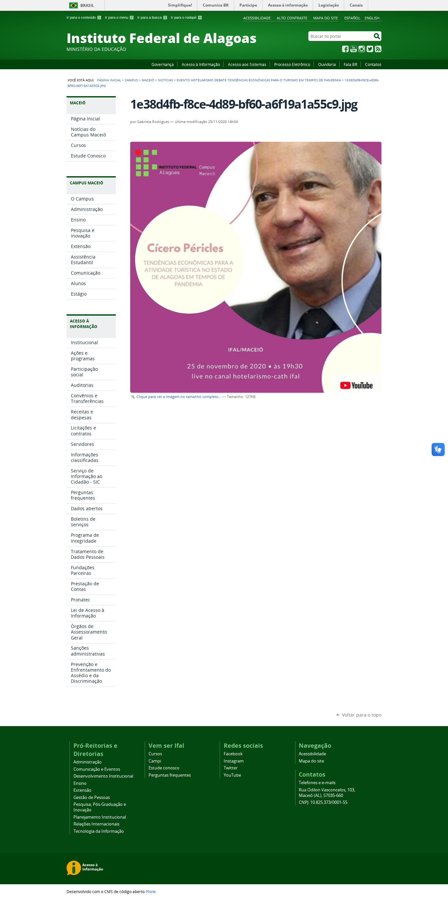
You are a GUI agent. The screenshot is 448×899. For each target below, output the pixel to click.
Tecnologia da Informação (98, 831)
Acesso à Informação (201, 64)
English (372, 17)
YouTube (353, 49)
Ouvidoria (327, 64)
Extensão (82, 790)
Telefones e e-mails (317, 782)
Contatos (373, 64)
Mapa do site (325, 17)
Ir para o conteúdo (83, 17)
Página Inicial (109, 80)
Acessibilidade (257, 17)
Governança (163, 64)
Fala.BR (350, 64)
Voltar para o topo (361, 715)
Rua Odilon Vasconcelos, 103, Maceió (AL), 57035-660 (327, 792)
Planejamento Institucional (99, 817)
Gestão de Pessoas (91, 797)
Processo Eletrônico (292, 64)
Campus (131, 80)
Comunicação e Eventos (96, 769)
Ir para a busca (151, 17)
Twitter (370, 49)
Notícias (165, 80)
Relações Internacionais (96, 824)
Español (352, 17)
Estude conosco (164, 768)
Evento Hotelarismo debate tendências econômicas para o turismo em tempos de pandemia (259, 80)
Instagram (361, 49)
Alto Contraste (292, 17)
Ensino (80, 783)
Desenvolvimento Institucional (103, 776)
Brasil (87, 5)
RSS (378, 49)
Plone (151, 891)
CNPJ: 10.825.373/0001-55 (323, 802)
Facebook (345, 49)
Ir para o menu (118, 17)
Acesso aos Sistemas (247, 64)
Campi (155, 761)
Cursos (155, 754)
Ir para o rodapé (186, 17)
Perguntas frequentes (170, 775)
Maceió (148, 80)
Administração (87, 762)
